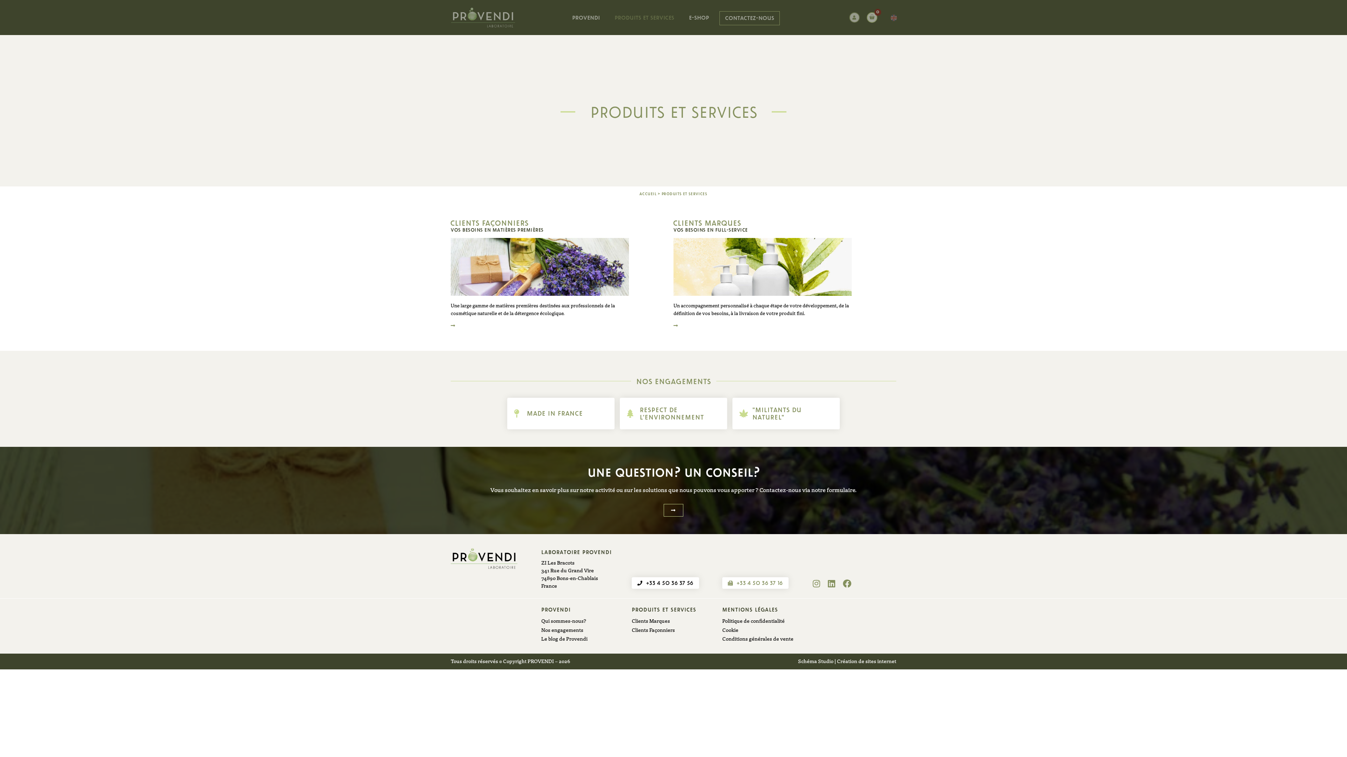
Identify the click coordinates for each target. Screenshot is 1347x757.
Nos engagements (562, 630)
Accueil (647, 193)
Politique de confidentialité (753, 621)
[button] (673, 510)
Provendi (586, 17)
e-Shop (699, 17)
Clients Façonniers (653, 630)
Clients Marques (651, 621)
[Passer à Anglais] (892, 18)
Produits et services (644, 17)
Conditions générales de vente (757, 638)
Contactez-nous (749, 17)
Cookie (730, 630)
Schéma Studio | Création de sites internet (847, 661)
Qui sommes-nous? (563, 621)
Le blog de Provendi (564, 638)
